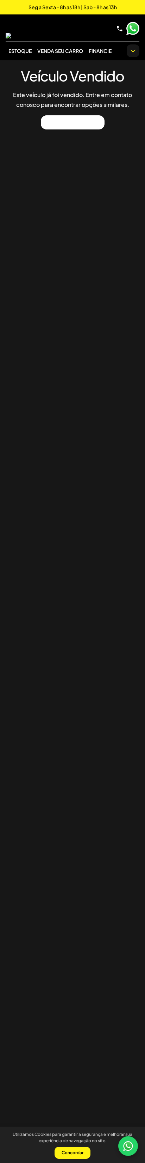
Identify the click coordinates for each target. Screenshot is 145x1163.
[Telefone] (119, 28)
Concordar (72, 1152)
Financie (100, 51)
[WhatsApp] (128, 1146)
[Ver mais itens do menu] (133, 50)
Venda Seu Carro (60, 51)
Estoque (20, 51)
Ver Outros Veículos (72, 122)
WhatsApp (132, 29)
